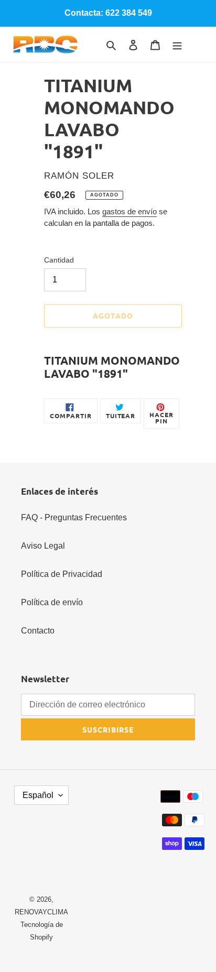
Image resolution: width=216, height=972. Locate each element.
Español (38, 795)
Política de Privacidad (61, 574)
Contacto (38, 630)
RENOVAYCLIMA (41, 912)
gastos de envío (129, 211)
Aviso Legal (43, 545)
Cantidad (59, 260)
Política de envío (52, 602)
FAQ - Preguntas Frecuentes (74, 517)
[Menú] (177, 44)
